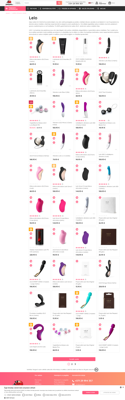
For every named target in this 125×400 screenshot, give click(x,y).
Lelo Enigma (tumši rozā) (37, 347)
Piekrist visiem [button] (90, 392)
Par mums (38, 380)
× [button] (123, 387)
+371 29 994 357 (75, 4)
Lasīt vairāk (19, 392)
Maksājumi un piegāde (61, 380)
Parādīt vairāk (74, 359)
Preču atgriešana (59, 382)
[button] (15, 8)
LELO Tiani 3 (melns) (105, 92)
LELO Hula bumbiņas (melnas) (39, 156)
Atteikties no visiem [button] (109, 392)
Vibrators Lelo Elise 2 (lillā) (61, 92)
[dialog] (62, 392)
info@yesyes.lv (80, 384)
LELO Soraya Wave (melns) (107, 283)
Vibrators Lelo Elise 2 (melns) (108, 61)
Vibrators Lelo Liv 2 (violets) (61, 156)
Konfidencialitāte (59, 384)
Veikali (37, 382)
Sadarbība (38, 384)
